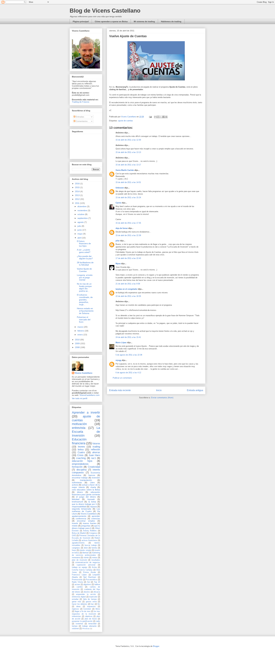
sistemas (79, 624)
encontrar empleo (86, 521)
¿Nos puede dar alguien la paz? (85, 257)
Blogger (156, 646)
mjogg (118, 360)
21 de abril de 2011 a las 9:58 (128, 284)
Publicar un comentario (122, 378)
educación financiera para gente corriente (86, 493)
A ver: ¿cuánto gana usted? (83, 251)
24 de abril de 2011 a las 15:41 (128, 337)
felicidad (75, 499)
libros (98, 609)
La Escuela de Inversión (86, 431)
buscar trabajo (91, 545)
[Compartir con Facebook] (163, 116)
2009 (77, 343)
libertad (85, 553)
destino (87, 592)
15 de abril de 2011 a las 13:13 (128, 152)
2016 (77, 183)
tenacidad (92, 624)
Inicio (159, 390)
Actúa (94, 567)
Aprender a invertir (86, 412)
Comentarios (81, 121)
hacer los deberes (79, 604)
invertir (75, 523)
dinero (80, 492)
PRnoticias (86, 628)
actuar (77, 584)
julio (79, 226)
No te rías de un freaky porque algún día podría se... (84, 287)
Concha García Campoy (82, 570)
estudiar (75, 599)
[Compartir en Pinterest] (166, 116)
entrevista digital (79, 597)
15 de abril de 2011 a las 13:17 (128, 165)
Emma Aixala (89, 572)
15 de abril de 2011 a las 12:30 (128, 140)
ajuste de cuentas (125, 121)
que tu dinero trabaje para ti (86, 527)
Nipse (118, 263)
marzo (80, 327)
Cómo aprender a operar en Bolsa (111, 21)
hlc (99, 604)
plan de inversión (79, 560)
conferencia (81, 518)
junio (79, 230)
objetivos (89, 616)
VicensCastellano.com (89, 395)
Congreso (93, 533)
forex (74, 550)
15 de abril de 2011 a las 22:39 (128, 235)
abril (79, 238)
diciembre (82, 206)
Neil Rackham (89, 577)
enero (80, 334)
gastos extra (91, 602)
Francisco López (79, 575)
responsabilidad (79, 506)
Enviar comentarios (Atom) (162, 398)
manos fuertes (89, 523)
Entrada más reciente (120, 390)
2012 (77, 199)
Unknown (120, 188)
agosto (80, 222)
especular (93, 597)
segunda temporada (81, 509)
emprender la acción (86, 594)
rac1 (93, 458)
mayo (80, 234)
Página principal (81, 21)
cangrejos (76, 548)
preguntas (85, 526)
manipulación (86, 480)
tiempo (74, 626)
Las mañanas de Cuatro (86, 510)
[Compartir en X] (160, 116)
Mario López (121, 342)
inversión (96, 477)
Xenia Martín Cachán (125, 170)
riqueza (93, 506)
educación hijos (82, 461)
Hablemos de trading (171, 21)
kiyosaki (91, 499)
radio (98, 621)
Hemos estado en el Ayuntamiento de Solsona (85, 310)
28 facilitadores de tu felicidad (85, 263)
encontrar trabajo (80, 477)
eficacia (97, 592)
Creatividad (94, 466)
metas (94, 558)
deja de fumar (122, 228)
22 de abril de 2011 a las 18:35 (128, 296)
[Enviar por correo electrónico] (155, 116)
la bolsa (92, 502)
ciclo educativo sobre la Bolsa (86, 489)
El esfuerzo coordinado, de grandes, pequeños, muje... (85, 300)
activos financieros (89, 540)
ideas (78, 607)
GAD (74, 536)
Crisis (80, 455)
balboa (97, 584)
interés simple (85, 550)
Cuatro (81, 452)
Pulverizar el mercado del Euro (83, 319)
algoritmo (87, 584)
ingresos (75, 609)
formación (77, 466)
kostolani (87, 609)
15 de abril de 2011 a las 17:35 (128, 223)
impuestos (91, 607)
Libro (92, 482)
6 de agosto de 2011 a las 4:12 (128, 372)
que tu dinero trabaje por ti (84, 504)
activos (75, 485)
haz (92, 604)
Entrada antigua (195, 390)
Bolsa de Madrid (79, 533)
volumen (75, 629)
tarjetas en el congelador (127, 289)
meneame (76, 558)
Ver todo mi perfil (79, 398)
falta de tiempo (90, 599)
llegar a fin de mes (82, 611)
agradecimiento (78, 543)
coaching (81, 458)
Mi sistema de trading (144, 21)
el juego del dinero (86, 497)
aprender (96, 516)
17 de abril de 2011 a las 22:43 (128, 258)
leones (81, 446)
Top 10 (97, 582)
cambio (80, 587)
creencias (95, 518)
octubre (81, 214)
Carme (118, 203)
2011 (77, 203)
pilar (118, 241)
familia (94, 548)
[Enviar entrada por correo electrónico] (150, 117)
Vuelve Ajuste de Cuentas (84, 270)
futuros (96, 443)
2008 (77, 347)
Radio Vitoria (77, 582)
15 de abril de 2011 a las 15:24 (128, 197)
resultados (95, 560)
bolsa (81, 449)
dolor (86, 548)
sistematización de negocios (87, 562)
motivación (79, 424)
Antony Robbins (90, 531)
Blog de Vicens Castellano (105, 10)
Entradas (79, 117)
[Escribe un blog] (158, 116)
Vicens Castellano (83, 373)
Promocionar (77, 580)
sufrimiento (77, 482)
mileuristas (76, 616)
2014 (77, 191)
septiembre (82, 218)
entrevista (78, 428)
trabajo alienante (89, 626)
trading (96, 446)
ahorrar (96, 452)
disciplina (81, 469)
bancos (92, 475)
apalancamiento (79, 516)
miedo (74, 526)
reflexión (95, 449)
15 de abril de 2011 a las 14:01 (128, 182)
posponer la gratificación (82, 621)
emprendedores (80, 464)
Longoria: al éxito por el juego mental (85, 277)
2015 (77, 187)
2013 (77, 195)
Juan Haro (94, 455)
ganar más (76, 602)
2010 (77, 339)
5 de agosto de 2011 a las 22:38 (129, 355)
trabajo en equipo (79, 567)
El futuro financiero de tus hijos (84, 243)
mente (86, 558)
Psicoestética (91, 580)
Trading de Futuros (80, 102)
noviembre (82, 210)
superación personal (86, 565)
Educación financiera (79, 441)
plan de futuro (91, 619)
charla (93, 487)
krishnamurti (77, 502)
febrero (81, 331)
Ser (88, 582)
